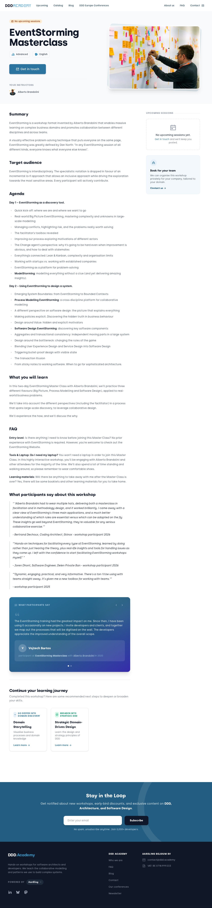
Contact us (156, 188)
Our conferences (119, 886)
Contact (195, 5)
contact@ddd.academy (161, 859)
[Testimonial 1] (68, 661)
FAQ (182, 5)
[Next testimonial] (122, 605)
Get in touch (30, 69)
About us (169, 5)
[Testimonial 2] (71, 661)
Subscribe (136, 820)
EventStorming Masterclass (51, 651)
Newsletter (115, 893)
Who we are (116, 860)
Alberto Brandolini (28, 92)
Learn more (20, 740)
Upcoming (42, 5)
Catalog (58, 5)
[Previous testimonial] (116, 605)
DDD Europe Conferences (94, 5)
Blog (71, 5)
